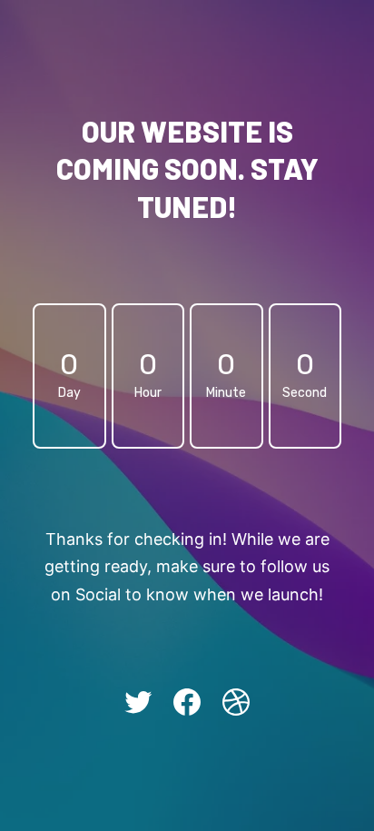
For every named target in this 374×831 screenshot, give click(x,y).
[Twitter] (138, 702)
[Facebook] (187, 702)
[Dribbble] (236, 702)
